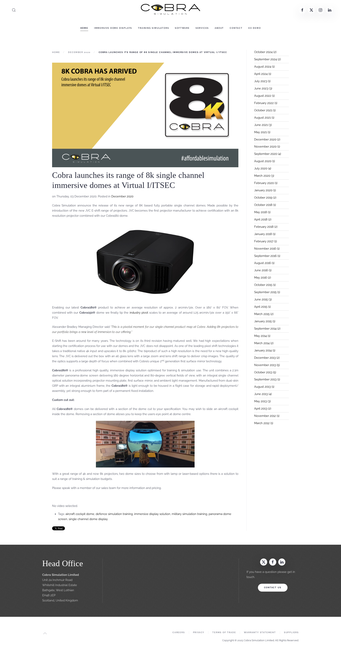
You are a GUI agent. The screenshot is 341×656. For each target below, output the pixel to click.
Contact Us (272, 587)
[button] (14, 10)
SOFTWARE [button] (182, 28)
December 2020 (122, 196)
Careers (178, 632)
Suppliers (291, 632)
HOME (84, 28)
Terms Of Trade (224, 632)
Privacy (198, 632)
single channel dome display (88, 519)
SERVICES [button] (202, 28)
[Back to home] (170, 10)
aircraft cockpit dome (80, 514)
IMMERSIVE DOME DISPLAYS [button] (113, 28)
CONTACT (236, 28)
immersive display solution (152, 514)
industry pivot (139, 312)
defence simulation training (114, 514)
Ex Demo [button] (254, 28)
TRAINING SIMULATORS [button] (153, 28)
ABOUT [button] (219, 28)
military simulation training (189, 514)
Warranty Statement (260, 632)
